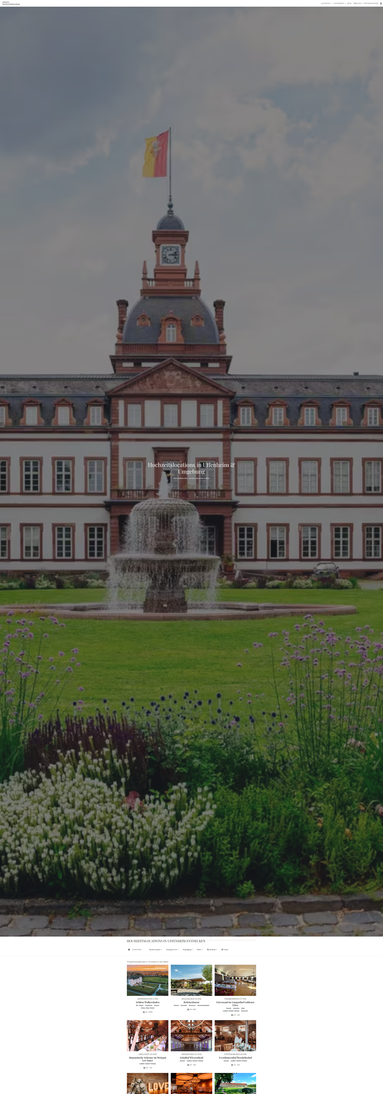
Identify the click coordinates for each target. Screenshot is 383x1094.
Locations (325, 3)
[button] (381, 3)
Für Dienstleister (370, 3)
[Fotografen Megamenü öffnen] (345, 3)
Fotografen (338, 3)
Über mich (357, 3)
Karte (226, 949)
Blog (349, 3)
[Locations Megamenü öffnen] (331, 3)
